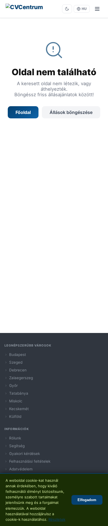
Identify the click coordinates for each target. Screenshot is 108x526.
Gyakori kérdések (24, 453)
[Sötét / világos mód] (67, 8)
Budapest (17, 354)
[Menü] (97, 9)
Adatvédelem (21, 469)
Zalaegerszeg (21, 378)
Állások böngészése (71, 112)
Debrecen (18, 370)
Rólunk (15, 438)
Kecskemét (19, 409)
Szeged (15, 362)
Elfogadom (87, 500)
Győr (13, 385)
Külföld (15, 416)
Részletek (56, 519)
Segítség (17, 446)
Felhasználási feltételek (29, 461)
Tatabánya (18, 393)
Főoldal (23, 112)
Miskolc (15, 401)
